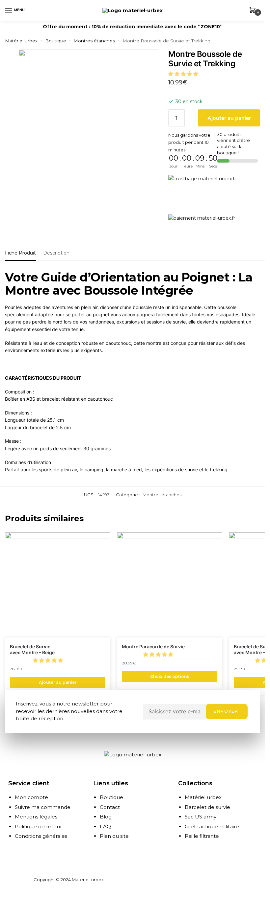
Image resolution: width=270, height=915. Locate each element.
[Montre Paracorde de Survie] (169, 584)
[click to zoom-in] (88, 119)
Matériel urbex (21, 40)
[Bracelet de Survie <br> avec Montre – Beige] (57, 584)
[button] (184, 74)
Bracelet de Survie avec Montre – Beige (32, 649)
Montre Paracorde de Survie (153, 646)
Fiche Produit (20, 253)
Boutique (55, 40)
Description (56, 253)
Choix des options (169, 676)
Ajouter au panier (229, 118)
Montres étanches (94, 40)
